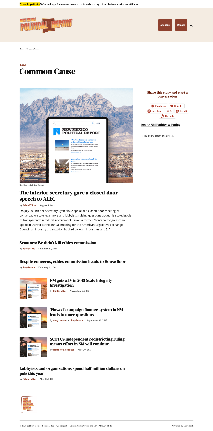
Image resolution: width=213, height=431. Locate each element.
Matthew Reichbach (63, 349)
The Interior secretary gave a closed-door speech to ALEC (69, 195)
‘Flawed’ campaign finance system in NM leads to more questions (86, 312)
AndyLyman (59, 320)
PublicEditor (29, 205)
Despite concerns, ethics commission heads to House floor (73, 261)
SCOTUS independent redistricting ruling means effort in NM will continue (87, 341)
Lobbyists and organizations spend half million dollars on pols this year (72, 371)
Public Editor (30, 379)
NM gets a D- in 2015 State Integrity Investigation (81, 283)
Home (22, 49)
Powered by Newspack (182, 425)
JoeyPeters (29, 248)
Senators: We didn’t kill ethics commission (58, 243)
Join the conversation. (157, 136)
